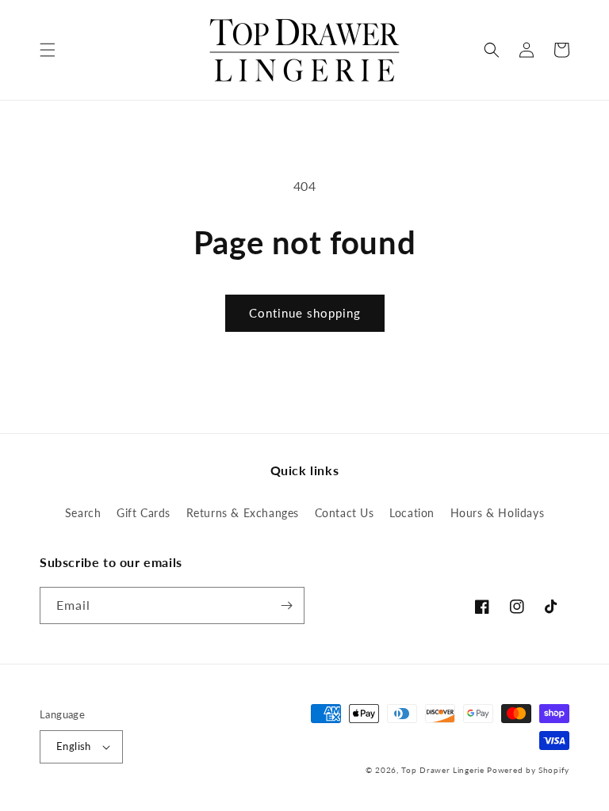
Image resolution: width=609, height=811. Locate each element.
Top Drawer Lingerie (442, 770)
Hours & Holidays (497, 513)
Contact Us (344, 513)
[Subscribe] (286, 605)
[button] (47, 49)
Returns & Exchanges (242, 513)
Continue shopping (305, 313)
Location (412, 513)
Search (83, 513)
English (73, 746)
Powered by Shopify (528, 770)
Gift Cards (143, 513)
